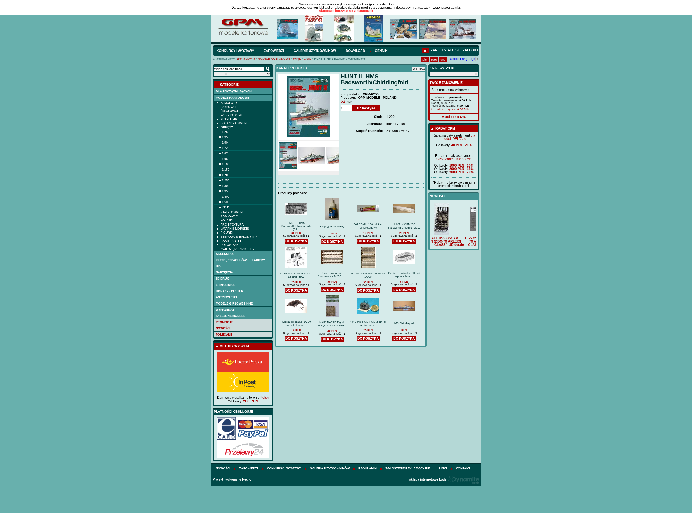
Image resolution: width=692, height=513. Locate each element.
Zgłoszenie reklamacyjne (407, 468)
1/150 (225, 169)
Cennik (381, 51)
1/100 (225, 164)
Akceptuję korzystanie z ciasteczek (346, 11)
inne (225, 207)
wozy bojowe (232, 115)
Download (355, 51)
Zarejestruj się (446, 50)
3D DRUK (222, 278)
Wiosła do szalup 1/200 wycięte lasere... (296, 323)
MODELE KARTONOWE (274, 58)
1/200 (307, 58)
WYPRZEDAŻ (225, 309)
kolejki (227, 220)
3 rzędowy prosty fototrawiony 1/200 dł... (332, 275)
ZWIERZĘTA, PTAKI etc (237, 248)
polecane (224, 334)
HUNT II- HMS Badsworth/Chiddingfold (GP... (296, 226)
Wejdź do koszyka (454, 116)
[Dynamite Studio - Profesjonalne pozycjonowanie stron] (463, 479)
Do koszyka (366, 108)
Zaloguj (470, 50)
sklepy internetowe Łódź (427, 479)
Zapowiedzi (274, 51)
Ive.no (246, 479)
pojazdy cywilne (234, 123)
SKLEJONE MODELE (230, 315)
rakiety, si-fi (231, 240)
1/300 (225, 185)
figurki (227, 232)
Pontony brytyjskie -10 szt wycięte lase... (404, 275)
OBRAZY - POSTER (229, 291)
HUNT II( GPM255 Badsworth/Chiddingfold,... (404, 226)
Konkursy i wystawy (235, 51)
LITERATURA (225, 284)
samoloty (229, 102)
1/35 (225, 137)
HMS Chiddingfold (404, 323)
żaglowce (229, 216)
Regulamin (367, 468)
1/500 (225, 202)
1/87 (225, 153)
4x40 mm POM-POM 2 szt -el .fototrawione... (368, 323)
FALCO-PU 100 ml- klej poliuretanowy (368, 226)
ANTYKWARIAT (226, 297)
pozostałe (229, 244)
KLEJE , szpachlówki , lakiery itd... (240, 263)
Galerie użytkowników (315, 51)
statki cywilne (232, 212)
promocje (224, 322)
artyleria (229, 119)
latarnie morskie (235, 228)
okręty (297, 58)
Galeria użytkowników (330, 468)
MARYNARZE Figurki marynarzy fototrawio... (332, 324)
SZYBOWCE (229, 106)
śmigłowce (230, 110)
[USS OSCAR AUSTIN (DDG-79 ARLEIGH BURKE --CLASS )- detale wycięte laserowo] (454, 230)
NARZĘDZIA (224, 272)
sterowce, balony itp (239, 236)
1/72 (225, 148)
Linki (443, 468)
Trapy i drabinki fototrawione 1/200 (368, 275)
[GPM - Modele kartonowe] (243, 35)
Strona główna (245, 58)
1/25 (225, 131)
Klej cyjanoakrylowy (332, 226)
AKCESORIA (225, 254)
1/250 (225, 180)
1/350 (225, 191)
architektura (232, 224)
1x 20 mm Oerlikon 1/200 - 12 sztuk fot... (296, 275)
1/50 (225, 142)
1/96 (225, 158)
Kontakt (463, 468)
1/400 (225, 196)
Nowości (223, 328)
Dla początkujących (234, 91)
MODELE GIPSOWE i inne (234, 303)
